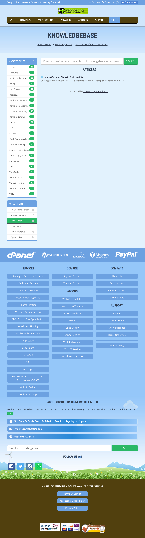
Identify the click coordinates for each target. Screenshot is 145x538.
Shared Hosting (28, 304)
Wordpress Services (72, 356)
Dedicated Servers (28, 283)
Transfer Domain (72, 283)
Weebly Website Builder (28, 333)
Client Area (130, 2)
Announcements (17, 215)
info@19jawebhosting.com (28, 428)
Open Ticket (15, 237)
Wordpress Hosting (28, 326)
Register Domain (72, 276)
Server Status (117, 297)
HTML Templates (72, 313)
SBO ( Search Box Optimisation (28, 319)
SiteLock (28, 354)
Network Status (17, 232)
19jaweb (66, 20)
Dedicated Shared (28, 290)
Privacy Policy (117, 345)
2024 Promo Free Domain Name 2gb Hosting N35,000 (28, 378)
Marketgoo (28, 369)
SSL (28, 362)
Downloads (15, 226)
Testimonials (116, 283)
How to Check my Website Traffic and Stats (64, 77)
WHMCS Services (72, 349)
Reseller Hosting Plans (28, 297)
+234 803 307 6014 (24, 436)
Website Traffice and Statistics (92, 44)
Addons (83, 20)
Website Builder (28, 387)
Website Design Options (28, 312)
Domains (25, 20)
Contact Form (117, 313)
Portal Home (44, 44)
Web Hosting (46, 20)
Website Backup (28, 394)
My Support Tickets (19, 209)
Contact (96, 2)
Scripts (72, 320)
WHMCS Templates (72, 299)
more (10, 413)
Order (114, 20)
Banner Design (72, 334)
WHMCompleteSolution (95, 91)
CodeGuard (28, 347)
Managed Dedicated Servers (28, 276)
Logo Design (72, 327)
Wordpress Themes (72, 306)
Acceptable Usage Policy (72, 500)
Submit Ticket (117, 320)
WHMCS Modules (72, 342)
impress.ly (28, 340)
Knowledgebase (63, 44)
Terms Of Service (117, 334)
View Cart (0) (112, 2)
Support (100, 20)
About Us (117, 276)
